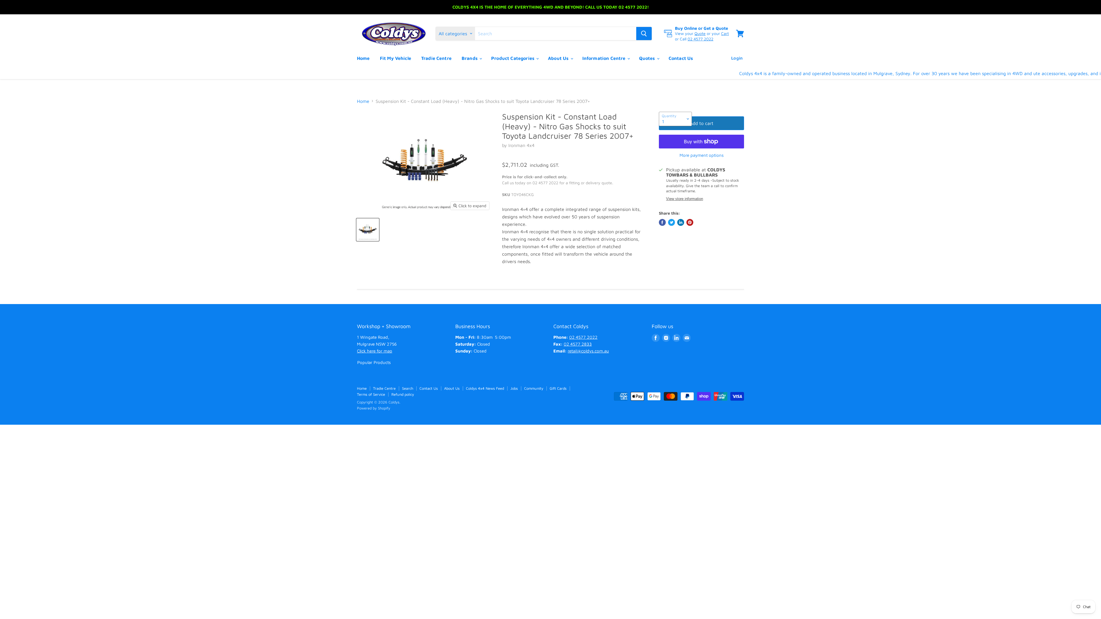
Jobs (514, 388)
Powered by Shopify (373, 408)
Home (363, 58)
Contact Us (681, 58)
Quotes (647, 58)
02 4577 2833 (578, 344)
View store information (684, 199)
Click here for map (374, 350)
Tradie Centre (436, 58)
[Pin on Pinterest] (689, 222)
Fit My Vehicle (395, 58)
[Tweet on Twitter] (671, 222)
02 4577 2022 (700, 38)
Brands (470, 58)
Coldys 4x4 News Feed (485, 388)
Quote (700, 33)
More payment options (702, 155)
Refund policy (402, 394)
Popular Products (374, 362)
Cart (725, 33)
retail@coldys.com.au (588, 350)
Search (407, 388)
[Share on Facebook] (662, 222)
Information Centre (604, 58)
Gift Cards (558, 388)
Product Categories (513, 58)
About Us (559, 58)
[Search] (644, 33)
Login (737, 58)
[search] (555, 33)
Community (533, 388)
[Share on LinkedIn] (680, 222)
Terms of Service (371, 394)
